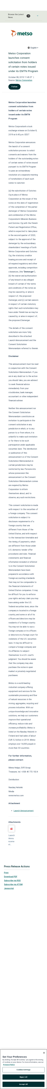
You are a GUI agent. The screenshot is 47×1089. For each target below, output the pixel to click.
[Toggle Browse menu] (37, 15)
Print (6, 873)
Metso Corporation (24, 80)
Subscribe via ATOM (13, 884)
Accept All (23, 1084)
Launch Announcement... (11, 840)
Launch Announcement (24, 811)
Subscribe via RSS (12, 880)
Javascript (9, 888)
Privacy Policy (9, 1065)
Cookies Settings (23, 1070)
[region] (23, 1069)
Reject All (23, 1077)
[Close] (44, 1053)
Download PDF (10, 876)
